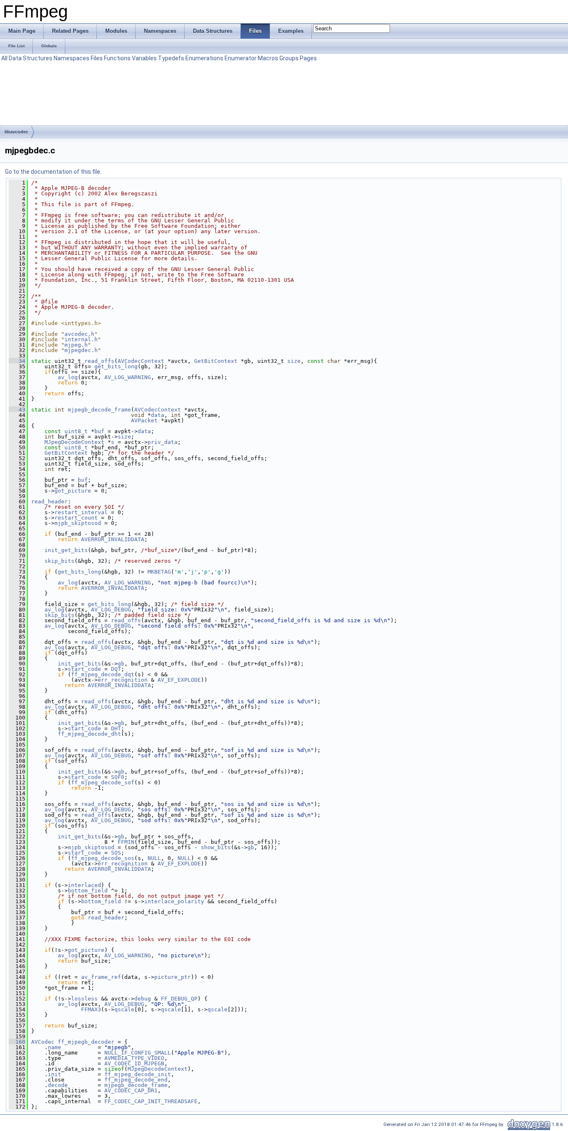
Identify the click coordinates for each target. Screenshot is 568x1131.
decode (58, 1085)
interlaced (84, 885)
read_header (49, 501)
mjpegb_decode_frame (99, 410)
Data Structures (30, 58)
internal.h (81, 339)
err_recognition (123, 680)
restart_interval (81, 512)
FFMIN (126, 842)
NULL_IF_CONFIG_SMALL (137, 1053)
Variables (144, 58)
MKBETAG (159, 572)
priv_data (163, 442)
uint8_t (76, 431)
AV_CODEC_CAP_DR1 (131, 1090)
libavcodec (16, 131)
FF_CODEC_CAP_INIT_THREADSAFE (151, 1101)
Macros (268, 58)
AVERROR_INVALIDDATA (112, 539)
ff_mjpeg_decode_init (137, 1074)
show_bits (216, 847)
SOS (116, 853)
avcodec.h (79, 334)
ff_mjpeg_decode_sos (102, 858)
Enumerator (241, 58)
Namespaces (71, 58)
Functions (117, 58)
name (54, 1047)
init (54, 1074)
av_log (68, 377)
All (4, 58)
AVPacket (144, 420)
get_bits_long (116, 366)
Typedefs (171, 58)
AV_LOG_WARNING (127, 377)
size (294, 361)
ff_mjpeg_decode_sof (102, 782)
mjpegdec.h (81, 350)
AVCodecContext (141, 361)
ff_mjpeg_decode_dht (89, 734)
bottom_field (88, 890)
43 (17, 410)
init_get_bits (66, 550)
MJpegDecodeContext (74, 442)
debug (142, 998)
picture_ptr (172, 977)
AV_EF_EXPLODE (179, 680)
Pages (308, 58)
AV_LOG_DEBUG (111, 609)
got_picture (72, 491)
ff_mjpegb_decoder (86, 1042)
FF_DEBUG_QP (179, 998)
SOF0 (117, 777)
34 (17, 361)
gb (121, 663)
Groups (289, 58)
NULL (154, 858)
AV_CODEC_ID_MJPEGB (134, 1063)
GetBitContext (215, 361)
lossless (84, 998)
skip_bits (59, 561)
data (157, 415)
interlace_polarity (174, 901)
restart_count (76, 518)
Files (97, 58)
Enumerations (204, 58)
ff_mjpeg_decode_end (136, 1080)
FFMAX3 (91, 1009)
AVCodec (42, 1042)
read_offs (99, 361)
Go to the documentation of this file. (53, 171)
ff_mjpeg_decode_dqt (102, 674)
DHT (116, 728)
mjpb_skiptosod (77, 523)
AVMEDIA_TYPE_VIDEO (134, 1058)
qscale (124, 1009)
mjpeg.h (76, 345)
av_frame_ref (101, 977)
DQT (116, 669)
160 (17, 1042)
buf (99, 431)
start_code (84, 669)
